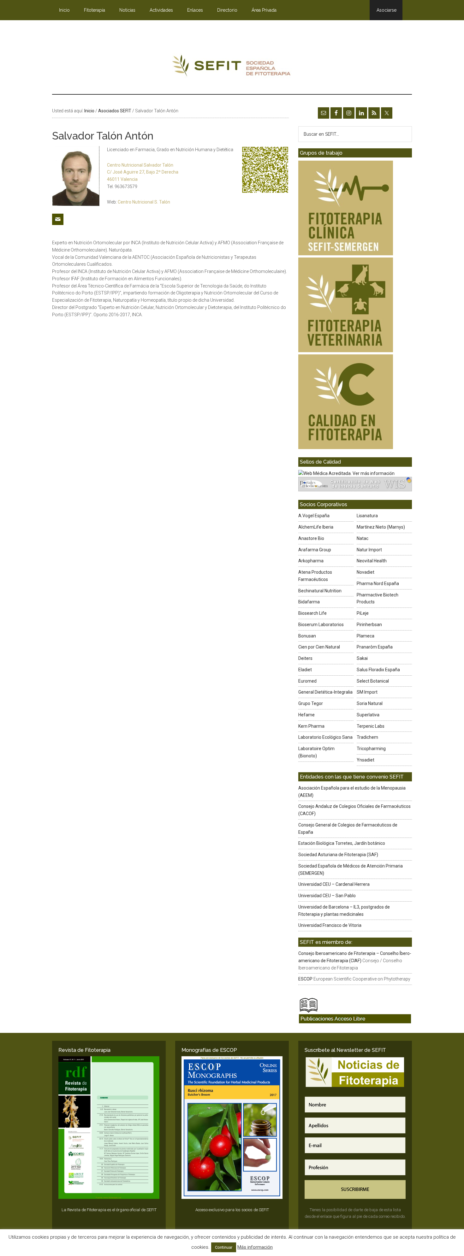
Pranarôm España (375, 646)
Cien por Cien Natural (319, 646)
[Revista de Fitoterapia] (108, 1127)
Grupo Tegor (310, 703)
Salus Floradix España (378, 669)
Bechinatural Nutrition (320, 590)
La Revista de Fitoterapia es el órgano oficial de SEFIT (109, 1209)
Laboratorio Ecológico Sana (325, 737)
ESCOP (305, 978)
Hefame (306, 714)
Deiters (305, 658)
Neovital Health (372, 560)
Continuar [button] (223, 1247)
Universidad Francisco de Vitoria (329, 925)
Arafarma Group (314, 549)
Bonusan (307, 635)
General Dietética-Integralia (325, 692)
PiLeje (363, 613)
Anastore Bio (311, 538)
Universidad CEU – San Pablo (327, 895)
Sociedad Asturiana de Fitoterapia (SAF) (338, 854)
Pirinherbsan (369, 624)
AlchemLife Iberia (315, 527)
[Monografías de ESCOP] (232, 1127)
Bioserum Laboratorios (321, 624)
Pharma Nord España (378, 583)
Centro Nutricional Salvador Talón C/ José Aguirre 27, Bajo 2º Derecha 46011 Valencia (142, 172)
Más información (255, 1247)
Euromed (307, 681)
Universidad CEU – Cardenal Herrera (334, 884)
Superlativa (368, 714)
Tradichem (367, 737)
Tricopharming (371, 748)
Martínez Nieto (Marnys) (381, 527)
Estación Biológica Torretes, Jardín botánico (341, 843)
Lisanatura (367, 515)
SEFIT (232, 67)
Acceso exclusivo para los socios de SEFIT (232, 1209)
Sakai (362, 658)
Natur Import (369, 549)
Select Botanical (373, 681)
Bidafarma (309, 601)
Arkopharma (311, 560)
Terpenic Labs (370, 726)
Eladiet (305, 669)
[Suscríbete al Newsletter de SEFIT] (355, 1127)
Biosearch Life (312, 613)
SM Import (367, 692)
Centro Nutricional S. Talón (144, 201)
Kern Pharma (311, 726)
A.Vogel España (314, 515)
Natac (362, 538)
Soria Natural (370, 703)
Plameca (365, 635)
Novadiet (365, 572)
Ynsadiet (365, 759)
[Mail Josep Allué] (57, 227)
